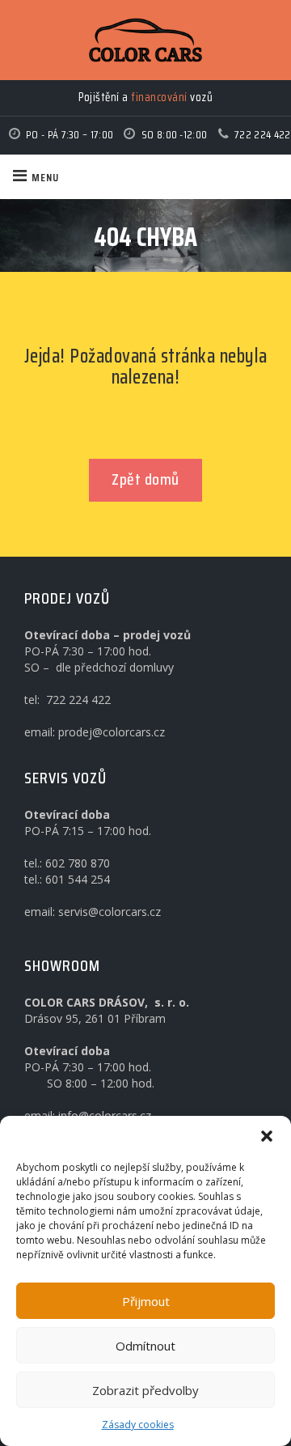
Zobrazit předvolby (145, 1390)
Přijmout (146, 1301)
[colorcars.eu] (145, 40)
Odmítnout (145, 1346)
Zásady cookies (138, 1424)
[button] (267, 1136)
